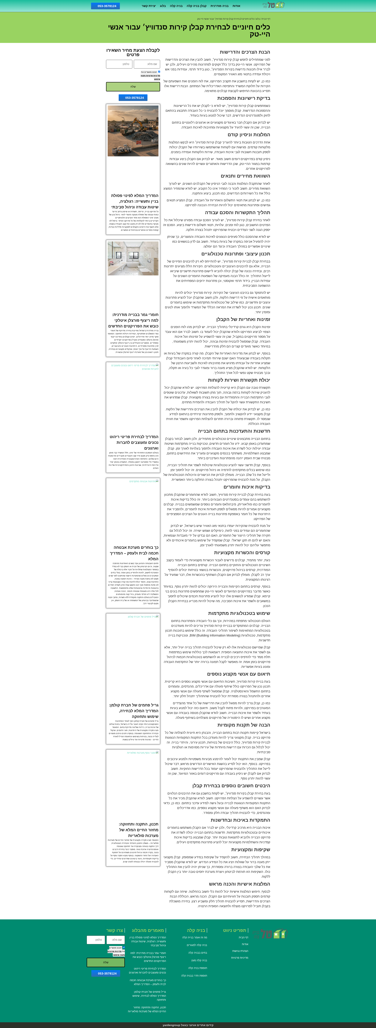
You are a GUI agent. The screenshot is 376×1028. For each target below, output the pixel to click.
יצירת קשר (149, 5)
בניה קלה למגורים (197, 945)
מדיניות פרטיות (153, 75)
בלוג (163, 5)
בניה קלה (176, 5)
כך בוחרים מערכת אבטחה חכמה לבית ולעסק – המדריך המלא (134, 553)
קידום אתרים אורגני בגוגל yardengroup (188, 1025)
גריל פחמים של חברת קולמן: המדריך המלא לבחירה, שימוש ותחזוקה (133, 711)
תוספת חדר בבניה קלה (194, 975)
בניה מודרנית (220, 5)
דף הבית (266, 19)
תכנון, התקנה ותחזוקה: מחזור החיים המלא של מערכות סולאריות (138, 830)
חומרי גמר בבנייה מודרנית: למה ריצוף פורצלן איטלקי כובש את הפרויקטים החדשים (133, 320)
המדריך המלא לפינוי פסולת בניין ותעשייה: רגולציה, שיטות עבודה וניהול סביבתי (134, 201)
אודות (236, 5)
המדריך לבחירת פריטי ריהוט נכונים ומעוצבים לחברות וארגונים (134, 442)
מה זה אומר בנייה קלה (194, 937)
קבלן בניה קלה (197, 5)
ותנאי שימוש (119, 955)
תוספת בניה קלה (197, 968)
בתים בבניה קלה (197, 952)
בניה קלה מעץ (199, 960)
